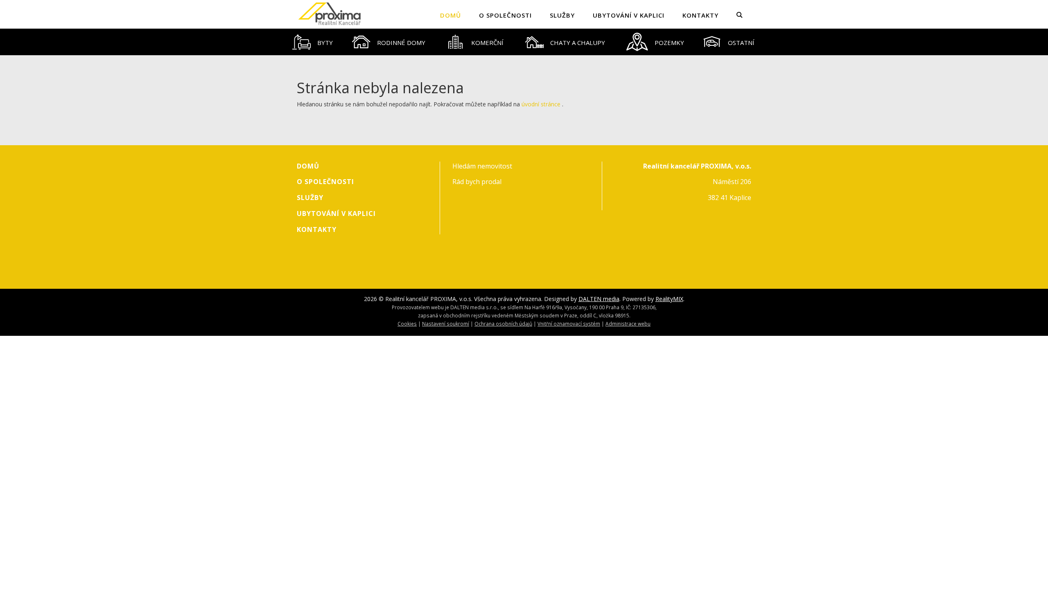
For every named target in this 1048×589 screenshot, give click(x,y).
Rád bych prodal (476, 181)
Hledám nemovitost (482, 166)
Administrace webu (627, 323)
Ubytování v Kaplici (628, 15)
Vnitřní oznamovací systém (569, 323)
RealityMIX (669, 299)
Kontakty (700, 15)
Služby (562, 15)
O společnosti (505, 15)
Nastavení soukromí (445, 323)
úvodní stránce (541, 104)
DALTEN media (598, 299)
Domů (450, 15)
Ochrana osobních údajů (503, 323)
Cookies (407, 323)
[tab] (313, 42)
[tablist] (524, 42)
